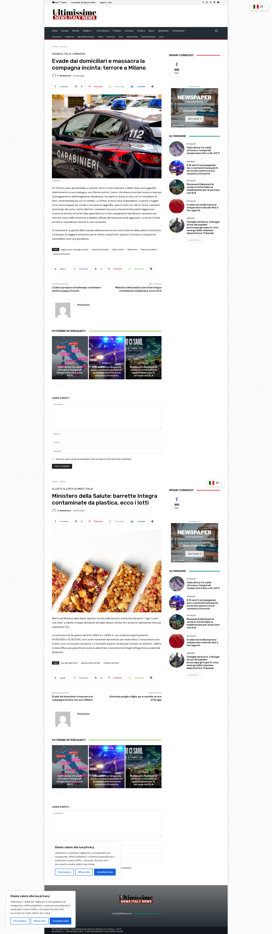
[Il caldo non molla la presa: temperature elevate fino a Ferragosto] (176, 206)
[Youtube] (218, 2)
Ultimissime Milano (149, 249)
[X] (210, 2)
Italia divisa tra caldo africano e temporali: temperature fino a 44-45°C (69, 371)
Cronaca (63, 46)
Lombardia (78, 54)
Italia (67, 54)
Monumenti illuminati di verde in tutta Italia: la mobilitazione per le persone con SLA (143, 371)
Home (54, 46)
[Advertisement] (162, 16)
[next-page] (59, 384)
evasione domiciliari (100, 249)
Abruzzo (191, 218)
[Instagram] (207, 2)
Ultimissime (132, 249)
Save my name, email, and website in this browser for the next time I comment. (94, 459)
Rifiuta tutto (40, 921)
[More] (152, 86)
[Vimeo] (214, 2)
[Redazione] (54, 76)
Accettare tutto (60, 921)
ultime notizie (118, 249)
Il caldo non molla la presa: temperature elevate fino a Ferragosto (202, 207)
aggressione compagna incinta (74, 249)
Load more (193, 240)
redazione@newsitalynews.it (146, 913)
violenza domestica (61, 254)
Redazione (65, 76)
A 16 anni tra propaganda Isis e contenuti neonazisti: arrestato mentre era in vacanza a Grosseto (106, 371)
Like (177, 63)
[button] (216, 31)
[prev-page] (54, 384)
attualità (69, 363)
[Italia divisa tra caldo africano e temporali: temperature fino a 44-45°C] (70, 357)
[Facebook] (203, 2)
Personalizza (20, 921)
